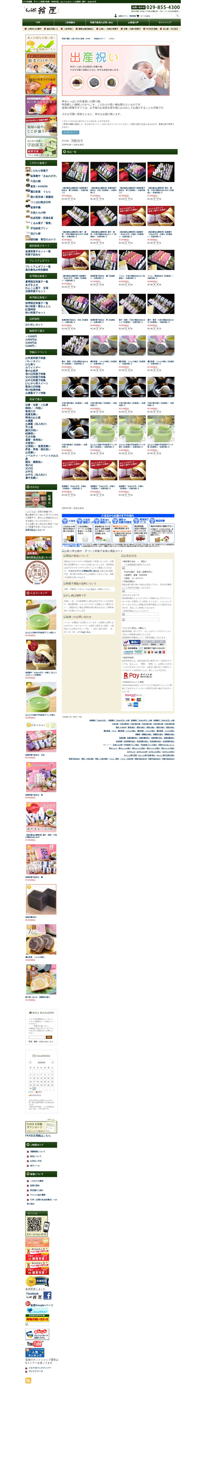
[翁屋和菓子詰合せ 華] (41, 791)
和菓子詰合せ (33, 254)
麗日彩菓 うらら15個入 (146, 731)
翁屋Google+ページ (41, 1305)
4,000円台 (31, 342)
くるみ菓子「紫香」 (41, 223)
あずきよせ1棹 (142, 752)
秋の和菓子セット (35, 312)
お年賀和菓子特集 (35, 358)
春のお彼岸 (31, 370)
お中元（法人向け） (36, 474)
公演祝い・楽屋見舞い (38, 446)
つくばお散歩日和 (40, 202)
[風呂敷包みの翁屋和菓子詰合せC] (103, 180)
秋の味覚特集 (33, 389)
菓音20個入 (170, 727)
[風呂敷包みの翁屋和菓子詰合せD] (75, 180)
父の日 (29, 468)
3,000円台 (31, 339)
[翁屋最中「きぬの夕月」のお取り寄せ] (132, 224)
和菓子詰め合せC (154, 759)
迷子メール (35, 1166)
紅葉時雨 (30, 309)
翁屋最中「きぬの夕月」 (98, 720)
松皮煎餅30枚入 (129, 741)
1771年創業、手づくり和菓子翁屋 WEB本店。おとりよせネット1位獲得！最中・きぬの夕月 (59, 2)
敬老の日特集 (33, 386)
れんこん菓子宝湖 (130, 755)
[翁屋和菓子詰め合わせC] (75, 312)
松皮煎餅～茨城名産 (41, 217)
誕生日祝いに (52, 29)
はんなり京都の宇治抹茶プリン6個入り (40, 632)
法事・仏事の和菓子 (132, 29)
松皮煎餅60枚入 (155, 741)
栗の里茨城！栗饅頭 (41, 197)
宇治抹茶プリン (39, 228)
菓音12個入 (151, 727)
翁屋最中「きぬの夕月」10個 (118, 720)
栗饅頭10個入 (147, 734)
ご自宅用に (68, 29)
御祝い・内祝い (34, 408)
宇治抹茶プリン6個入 (131, 745)
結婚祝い (30, 433)
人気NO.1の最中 (35, 29)
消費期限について (37, 1151)
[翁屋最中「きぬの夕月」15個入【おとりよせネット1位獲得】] (41, 669)
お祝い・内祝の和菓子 (108, 29)
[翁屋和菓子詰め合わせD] (103, 268)
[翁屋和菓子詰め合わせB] (103, 312)
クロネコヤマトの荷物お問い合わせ (84, 571)
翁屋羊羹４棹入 (156, 738)
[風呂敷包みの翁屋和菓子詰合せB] (132, 180)
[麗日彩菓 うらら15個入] (41, 953)
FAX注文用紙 (151, 29)
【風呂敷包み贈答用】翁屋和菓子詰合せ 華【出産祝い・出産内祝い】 (132, 190)
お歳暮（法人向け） (36, 424)
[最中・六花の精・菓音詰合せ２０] (75, 354)
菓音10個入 (141, 727)
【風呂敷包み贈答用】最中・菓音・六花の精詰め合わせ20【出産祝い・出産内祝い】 (160, 190)
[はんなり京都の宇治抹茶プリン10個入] (41, 711)
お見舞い (30, 452)
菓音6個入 (131, 727)
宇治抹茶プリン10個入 (149, 745)
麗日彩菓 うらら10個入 (127, 731)
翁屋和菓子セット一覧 (38, 251)
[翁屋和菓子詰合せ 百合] (41, 751)
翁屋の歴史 (35, 1185)
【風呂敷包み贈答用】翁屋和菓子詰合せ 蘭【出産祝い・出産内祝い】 (75, 190)
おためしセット (34, 324)
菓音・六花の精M (101, 759)
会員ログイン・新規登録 (127, 16)
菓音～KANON (121, 727)
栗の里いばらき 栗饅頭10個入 (37, 997)
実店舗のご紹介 (36, 1190)
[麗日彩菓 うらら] (103, 354)
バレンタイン (33, 361)
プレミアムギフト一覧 (38, 266)
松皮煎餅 (119, 741)
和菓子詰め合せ (74, 759)
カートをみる (145, 16)
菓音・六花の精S (88, 759)
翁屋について (36, 1174)
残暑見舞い (31, 414)
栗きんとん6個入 (125, 748)
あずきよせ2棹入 (155, 752)
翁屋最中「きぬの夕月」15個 (141, 720)
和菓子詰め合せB (141, 759)
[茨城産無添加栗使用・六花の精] (75, 396)
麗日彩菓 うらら (110, 731)
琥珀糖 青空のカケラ (43, 239)
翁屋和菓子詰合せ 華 (34, 795)
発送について (36, 1156)
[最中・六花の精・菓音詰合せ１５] (160, 312)
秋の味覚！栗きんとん (38, 306)
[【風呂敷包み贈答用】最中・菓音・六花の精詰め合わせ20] (41, 831)
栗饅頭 (137, 734)
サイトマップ (165, 22)
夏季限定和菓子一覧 (36, 281)
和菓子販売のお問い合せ (101, 22)
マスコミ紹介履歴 (37, 1195)
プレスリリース (36, 1371)
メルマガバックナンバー (40, 1368)
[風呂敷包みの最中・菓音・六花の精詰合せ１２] (103, 224)
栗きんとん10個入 (138, 748)
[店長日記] (38, 507)
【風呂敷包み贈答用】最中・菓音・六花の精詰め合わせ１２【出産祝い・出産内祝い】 (103, 234)
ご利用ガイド (36, 1145)
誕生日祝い (31, 430)
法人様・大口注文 (170, 29)
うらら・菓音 (114, 759)
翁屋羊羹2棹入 (132, 738)
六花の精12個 (147, 724)
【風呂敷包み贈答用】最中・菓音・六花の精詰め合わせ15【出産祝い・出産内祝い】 (75, 234)
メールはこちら (84, 632)
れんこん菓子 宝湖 (36, 288)
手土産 (29, 427)
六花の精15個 (158, 724)
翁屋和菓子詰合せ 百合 (35, 755)
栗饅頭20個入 (169, 734)
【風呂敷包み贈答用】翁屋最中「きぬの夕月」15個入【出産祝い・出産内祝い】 (159, 234)
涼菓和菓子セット (35, 291)
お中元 (29, 471)
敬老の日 (30, 411)
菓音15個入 (160, 727)
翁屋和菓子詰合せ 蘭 (34, 877)
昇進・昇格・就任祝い (38, 449)
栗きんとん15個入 (153, 748)
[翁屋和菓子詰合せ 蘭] (41, 873)
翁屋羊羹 (122, 738)
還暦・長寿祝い (34, 439)
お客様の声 (133, 22)
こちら (92, 589)
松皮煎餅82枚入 (168, 741)
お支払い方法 (36, 1161)
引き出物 (30, 436)
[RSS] (28, 1381)
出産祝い (30, 443)
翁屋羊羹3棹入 (144, 738)
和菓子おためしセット (166, 745)
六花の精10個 (135, 724)
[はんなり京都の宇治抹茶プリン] (103, 441)
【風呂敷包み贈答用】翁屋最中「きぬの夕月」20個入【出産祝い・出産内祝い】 (131, 234)
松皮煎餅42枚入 (142, 741)
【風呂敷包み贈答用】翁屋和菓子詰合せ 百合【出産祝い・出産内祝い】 (103, 190)
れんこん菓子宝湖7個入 (146, 755)
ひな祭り (30, 364)
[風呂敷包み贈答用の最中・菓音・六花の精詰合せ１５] (160, 180)
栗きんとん (113, 748)
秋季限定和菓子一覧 (36, 303)
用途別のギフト (99, 39)
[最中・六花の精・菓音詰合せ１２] (132, 312)
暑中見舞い (31, 477)
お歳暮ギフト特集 (35, 393)
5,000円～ (31, 346)
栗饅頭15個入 (158, 734)
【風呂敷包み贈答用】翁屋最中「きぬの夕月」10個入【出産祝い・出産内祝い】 (74, 278)
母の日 (29, 465)
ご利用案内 (70, 22)
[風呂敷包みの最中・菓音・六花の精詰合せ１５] (75, 224)
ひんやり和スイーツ (36, 383)
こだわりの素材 (36, 1181)
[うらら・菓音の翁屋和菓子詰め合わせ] (160, 268)
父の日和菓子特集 (35, 377)
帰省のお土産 (33, 417)
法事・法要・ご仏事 (36, 404)
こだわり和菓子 (39, 170)
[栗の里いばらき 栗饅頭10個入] (41, 993)
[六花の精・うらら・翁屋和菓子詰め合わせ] (132, 268)
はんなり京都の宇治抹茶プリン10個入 (40, 715)
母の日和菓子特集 (35, 374)
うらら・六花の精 (126, 759)
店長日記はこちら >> (35, 530)
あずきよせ (31, 284)
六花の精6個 (124, 724)
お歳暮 (29, 420)
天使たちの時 (117, 745)
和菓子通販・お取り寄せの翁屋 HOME (76, 39)
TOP (38, 22)
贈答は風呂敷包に (86, 29)
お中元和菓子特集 (35, 380)
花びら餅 (35, 233)
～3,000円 (31, 336)
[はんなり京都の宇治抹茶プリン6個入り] (41, 629)
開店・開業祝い (34, 462)
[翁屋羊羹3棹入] (41, 913)
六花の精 (115, 724)
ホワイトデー (33, 367)
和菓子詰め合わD (168, 759)
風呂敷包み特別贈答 (36, 269)
